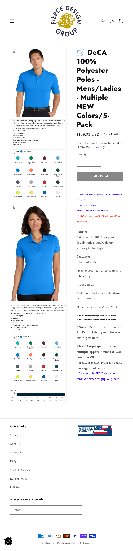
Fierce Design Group (60, 543)
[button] (12, 20)
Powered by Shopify (81, 543)
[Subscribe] (77, 510)
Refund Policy (18, 478)
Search (14, 435)
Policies (15, 487)
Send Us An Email (21, 470)
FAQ (13, 461)
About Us (16, 443)
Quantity (82, 154)
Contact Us (17, 452)
